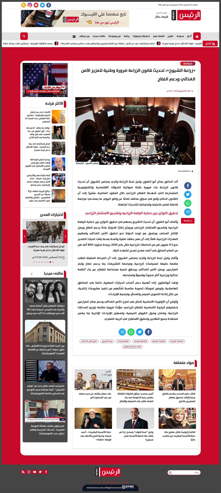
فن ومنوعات (114, 36)
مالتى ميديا (99, 36)
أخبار (189, 36)
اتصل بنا (97, 482)
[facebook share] (187, 185)
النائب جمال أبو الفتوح (132, 346)
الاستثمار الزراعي (140, 341)
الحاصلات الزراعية (176, 341)
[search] (24, 36)
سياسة (180, 36)
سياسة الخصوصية (110, 482)
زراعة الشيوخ (107, 341)
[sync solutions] (128, 488)
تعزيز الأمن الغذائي (89, 341)
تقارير (170, 36)
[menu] (74, 36)
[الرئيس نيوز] (186, 15)
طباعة (187, 221)
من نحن (124, 482)
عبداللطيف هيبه (184, 171)
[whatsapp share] (187, 203)
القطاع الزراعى (123, 341)
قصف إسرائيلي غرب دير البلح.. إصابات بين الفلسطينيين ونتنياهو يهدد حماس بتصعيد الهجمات (127, 43)
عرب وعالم (84, 36)
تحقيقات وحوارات (141, 36)
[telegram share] (187, 212)
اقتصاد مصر (158, 36)
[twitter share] (187, 194)
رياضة (127, 36)
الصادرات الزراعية (158, 341)
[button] (53, 262)
